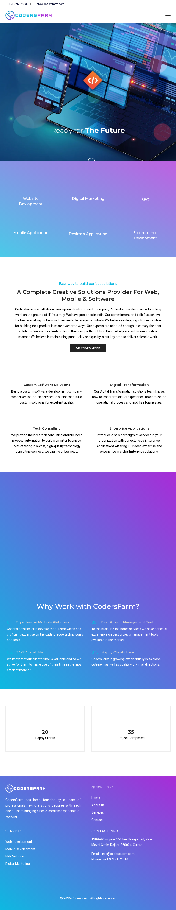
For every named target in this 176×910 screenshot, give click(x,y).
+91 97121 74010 (18, 4)
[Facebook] (150, 4)
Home (95, 798)
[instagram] (163, 4)
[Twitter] (157, 4)
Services (97, 812)
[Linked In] (168, 4)
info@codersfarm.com (49, 4)
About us (97, 805)
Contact (97, 820)
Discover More (88, 348)
